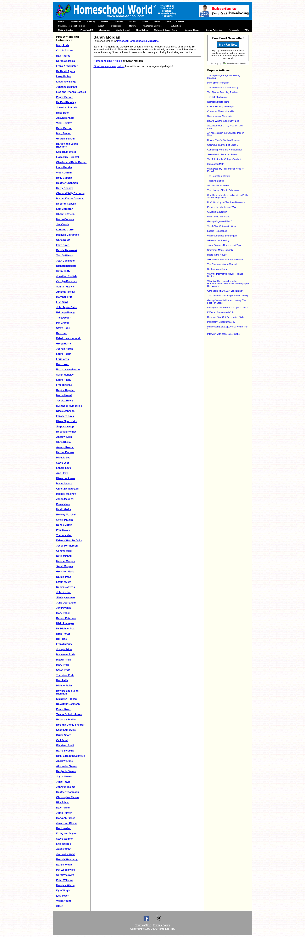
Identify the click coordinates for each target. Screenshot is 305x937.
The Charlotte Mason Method (222, 264)
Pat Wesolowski (65, 869)
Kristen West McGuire (69, 540)
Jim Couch (62, 224)
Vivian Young (63, 900)
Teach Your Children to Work (221, 226)
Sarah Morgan (64, 566)
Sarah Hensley (65, 374)
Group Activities (214, 30)
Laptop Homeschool (217, 231)
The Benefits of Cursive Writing (222, 87)
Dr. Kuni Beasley (66, 102)
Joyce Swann (64, 776)
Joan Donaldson (65, 260)
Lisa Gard (62, 302)
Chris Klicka (63, 442)
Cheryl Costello (65, 214)
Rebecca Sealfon (66, 719)
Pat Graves (63, 322)
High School (142, 30)
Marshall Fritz (64, 297)
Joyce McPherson (67, 545)
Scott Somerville (66, 730)
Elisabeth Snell (65, 745)
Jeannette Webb (65, 854)
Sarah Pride (63, 670)
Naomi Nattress (65, 587)
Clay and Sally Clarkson (70, 193)
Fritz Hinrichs (64, 385)
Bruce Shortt (63, 735)
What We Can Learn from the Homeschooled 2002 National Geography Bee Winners (228, 283)
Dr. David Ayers (65, 71)
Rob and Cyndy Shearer (70, 724)
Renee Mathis (64, 525)
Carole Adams (64, 50)
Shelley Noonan (65, 597)
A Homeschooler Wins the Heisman (225, 259)
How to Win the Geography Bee (223, 121)
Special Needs (192, 30)
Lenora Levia (64, 468)
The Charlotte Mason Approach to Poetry (227, 295)
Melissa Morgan (65, 561)
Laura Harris (63, 354)
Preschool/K (87, 30)
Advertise (176, 26)
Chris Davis (63, 240)
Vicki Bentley (64, 123)
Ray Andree (63, 55)
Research (234, 30)
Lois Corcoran (64, 208)
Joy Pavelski (63, 607)
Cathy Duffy (63, 271)
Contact (180, 22)
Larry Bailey (63, 76)
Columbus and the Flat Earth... (222, 145)
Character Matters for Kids (220, 111)
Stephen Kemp (65, 426)
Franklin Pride (64, 644)
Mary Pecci (63, 613)
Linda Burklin (64, 167)
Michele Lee (63, 457)
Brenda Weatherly (67, 859)
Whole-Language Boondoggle (222, 235)
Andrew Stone (64, 761)
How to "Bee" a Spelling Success (223, 140)
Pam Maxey (63, 530)
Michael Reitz (64, 685)
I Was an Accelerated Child (220, 312)
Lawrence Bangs (66, 81)
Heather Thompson (67, 792)
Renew (132, 26)
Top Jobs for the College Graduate (224, 159)
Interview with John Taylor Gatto (223, 334)
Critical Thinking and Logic (220, 106)
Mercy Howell (64, 395)
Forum (157, 22)
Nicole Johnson (65, 411)
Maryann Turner (65, 818)
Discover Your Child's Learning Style (225, 317)
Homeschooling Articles (108, 60)
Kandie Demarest (66, 250)
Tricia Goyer (63, 317)
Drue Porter (63, 633)
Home (61, 22)
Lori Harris (62, 359)
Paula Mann (63, 504)
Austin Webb (63, 849)
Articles (104, 22)
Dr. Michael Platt (65, 628)
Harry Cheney (64, 188)
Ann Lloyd (62, 473)
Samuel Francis (65, 286)
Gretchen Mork (65, 571)
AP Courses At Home (218, 185)
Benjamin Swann (66, 771)
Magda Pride (63, 659)
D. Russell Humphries (69, 405)
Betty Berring (64, 128)
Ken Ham (61, 333)
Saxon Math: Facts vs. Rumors (223, 154)
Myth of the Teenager (218, 82)
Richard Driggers (66, 265)
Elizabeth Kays (65, 416)
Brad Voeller (63, 828)
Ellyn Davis (63, 245)
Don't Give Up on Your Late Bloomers (226, 202)
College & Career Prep (165, 30)
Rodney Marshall (66, 514)
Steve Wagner (64, 838)
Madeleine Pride (65, 654)
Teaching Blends (215, 180)
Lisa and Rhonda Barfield (71, 92)
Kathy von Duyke (66, 833)
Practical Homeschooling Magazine (138, 41)
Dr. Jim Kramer (65, 452)
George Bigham (65, 138)
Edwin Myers (63, 582)
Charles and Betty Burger (71, 162)
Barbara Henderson (68, 369)
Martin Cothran (65, 219)
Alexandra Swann (66, 766)
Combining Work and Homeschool (224, 149)
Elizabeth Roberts (66, 698)
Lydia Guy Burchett (67, 157)
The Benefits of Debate (218, 176)
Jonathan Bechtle (66, 107)
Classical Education (217, 212)
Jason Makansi (65, 499)
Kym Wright (63, 890)
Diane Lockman (65, 478)
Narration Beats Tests (218, 102)
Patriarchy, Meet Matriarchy (221, 322)
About (101, 26)
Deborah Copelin (66, 203)
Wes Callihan (64, 172)
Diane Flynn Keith (66, 421)
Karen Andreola (65, 60)
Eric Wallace (63, 843)
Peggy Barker (64, 97)
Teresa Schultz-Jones (69, 714)
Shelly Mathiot (64, 519)
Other (59, 906)
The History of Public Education (223, 190)
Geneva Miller (64, 550)
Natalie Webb (64, 864)
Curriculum (75, 22)
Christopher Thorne (67, 797)
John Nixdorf (63, 592)
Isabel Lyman (64, 483)
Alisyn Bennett (65, 117)
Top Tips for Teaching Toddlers (222, 92)
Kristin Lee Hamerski (68, 338)
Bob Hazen (62, 364)
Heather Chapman (67, 183)
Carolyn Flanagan (66, 281)
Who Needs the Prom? (218, 216)
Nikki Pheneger (65, 623)
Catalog (91, 22)
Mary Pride (62, 45)
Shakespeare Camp (217, 269)
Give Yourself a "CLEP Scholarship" (225, 291)
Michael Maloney (66, 493)
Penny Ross (63, 709)
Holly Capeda (64, 177)
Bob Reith (62, 680)
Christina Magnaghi (67, 488)
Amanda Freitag (65, 291)
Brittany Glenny (65, 312)
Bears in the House (217, 254)
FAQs (246, 30)
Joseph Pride (64, 649)
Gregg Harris (64, 343)
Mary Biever (63, 133)
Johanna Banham (66, 86)
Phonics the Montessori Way (221, 207)
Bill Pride (61, 639)
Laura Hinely (63, 379)
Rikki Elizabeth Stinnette (70, 755)
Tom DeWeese (64, 255)
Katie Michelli (64, 556)
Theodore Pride (65, 675)
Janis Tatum (63, 781)
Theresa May (64, 535)
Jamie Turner (64, 812)
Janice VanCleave (66, 823)
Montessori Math (215, 164)
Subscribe (116, 26)
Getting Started (65, 30)
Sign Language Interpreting (109, 66)
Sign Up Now (228, 44)
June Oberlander (66, 602)
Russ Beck (62, 112)
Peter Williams (64, 880)
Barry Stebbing (65, 750)
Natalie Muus (64, 576)
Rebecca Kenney (66, 431)
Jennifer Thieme (65, 786)
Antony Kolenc (65, 447)
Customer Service (152, 26)
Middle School (123, 30)
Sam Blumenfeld (66, 151)
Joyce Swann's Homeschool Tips (224, 245)
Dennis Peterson (66, 618)
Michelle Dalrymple (67, 234)
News (168, 22)
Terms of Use (143, 925)
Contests (118, 22)
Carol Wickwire (65, 875)
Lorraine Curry (65, 229)
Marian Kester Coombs (70, 198)
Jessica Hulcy (64, 400)
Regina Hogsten (65, 390)
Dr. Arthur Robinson (68, 704)
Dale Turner (63, 807)
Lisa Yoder (62, 895)
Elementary (104, 30)
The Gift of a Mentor (217, 97)
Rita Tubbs (62, 802)
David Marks (63, 509)
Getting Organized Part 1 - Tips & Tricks (227, 307)
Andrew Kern (64, 436)
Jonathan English (66, 276)
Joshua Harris (64, 348)
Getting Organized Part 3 (219, 221)
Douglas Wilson (65, 885)
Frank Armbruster (67, 66)
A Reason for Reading (218, 240)
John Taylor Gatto (66, 307)
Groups (144, 22)
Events (132, 22)
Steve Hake (63, 328)
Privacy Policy (161, 925)
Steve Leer (62, 462)
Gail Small (62, 740)
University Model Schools (220, 250)
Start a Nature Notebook (219, 116)
